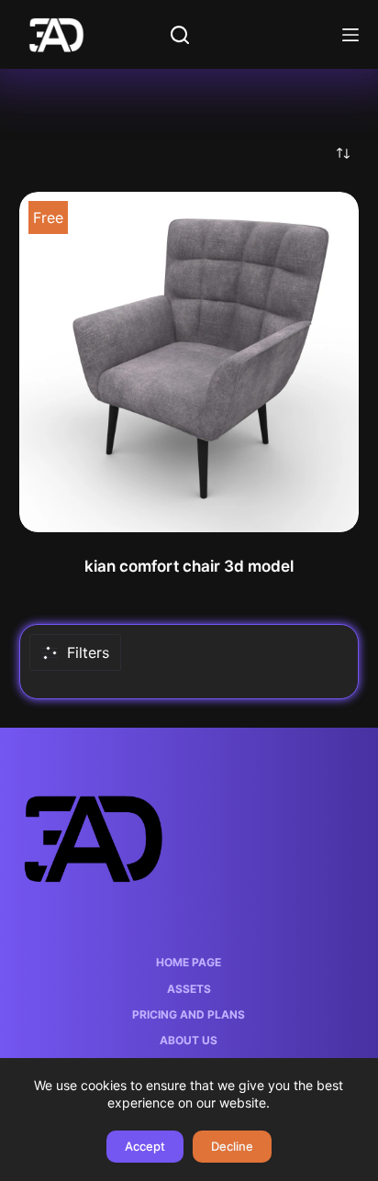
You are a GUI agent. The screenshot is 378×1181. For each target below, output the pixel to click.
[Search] (180, 35)
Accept (145, 1146)
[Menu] (350, 35)
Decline (232, 1146)
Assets (189, 989)
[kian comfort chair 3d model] (189, 362)
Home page (188, 962)
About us (188, 1040)
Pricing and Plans (188, 1014)
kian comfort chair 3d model (189, 566)
